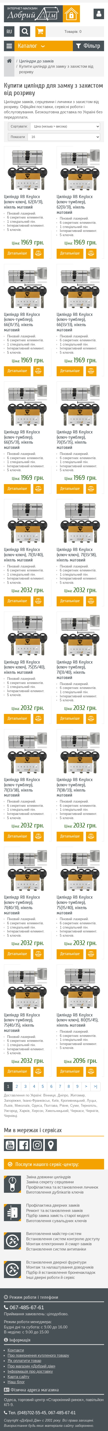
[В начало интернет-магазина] (9, 61)
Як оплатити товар (24, 1361)
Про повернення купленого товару (38, 1355)
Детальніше (17, 253)
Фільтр (92, 45)
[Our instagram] (37, 1145)
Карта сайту (18, 1377)
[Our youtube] (10, 1145)
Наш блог (16, 1382)
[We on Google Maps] (51, 1145)
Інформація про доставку (30, 1371)
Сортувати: (19, 126)
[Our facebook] (24, 1145)
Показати (18, 137)
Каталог (31, 45)
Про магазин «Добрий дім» (31, 1366)
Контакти (16, 1350)
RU (9, 32)
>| (95, 1086)
